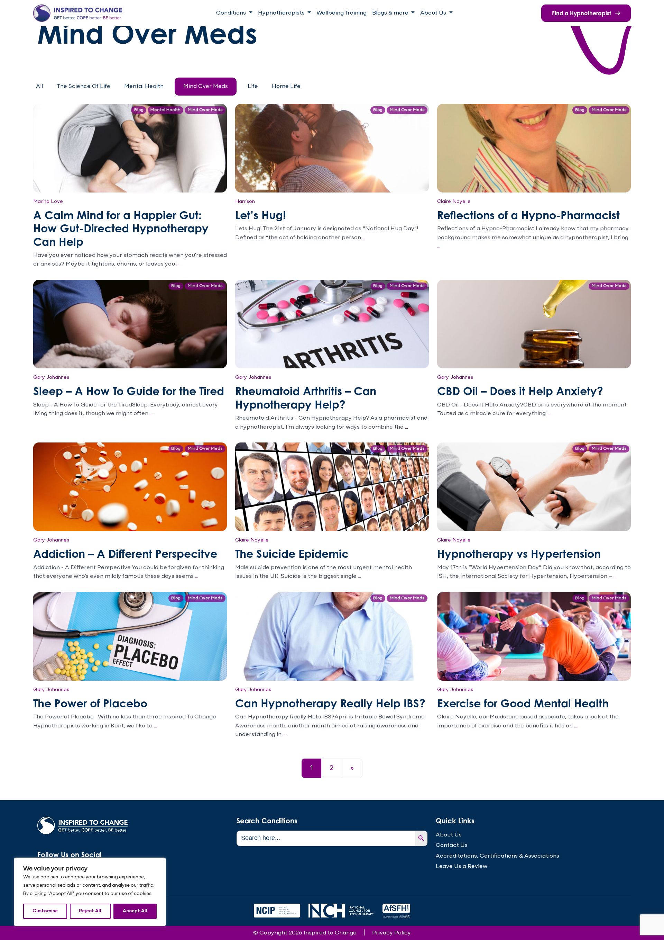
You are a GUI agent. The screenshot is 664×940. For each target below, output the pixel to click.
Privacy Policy (391, 933)
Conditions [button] (231, 13)
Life (253, 86)
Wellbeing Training (341, 13)
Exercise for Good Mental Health (523, 703)
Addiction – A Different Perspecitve (125, 553)
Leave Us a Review (461, 866)
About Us (449, 835)
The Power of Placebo (90, 703)
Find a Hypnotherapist (582, 13)
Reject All (90, 911)
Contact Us (452, 845)
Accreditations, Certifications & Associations (497, 856)
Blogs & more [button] (391, 13)
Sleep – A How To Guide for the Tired (128, 390)
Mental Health (144, 86)
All (39, 86)
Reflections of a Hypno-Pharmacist (528, 215)
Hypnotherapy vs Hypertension (519, 553)
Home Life (286, 86)
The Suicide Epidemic (292, 553)
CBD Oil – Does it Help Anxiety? (520, 390)
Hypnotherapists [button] (282, 13)
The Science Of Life (83, 86)
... (177, 264)
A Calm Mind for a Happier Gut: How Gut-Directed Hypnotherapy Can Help (121, 228)
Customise (45, 911)
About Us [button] (434, 13)
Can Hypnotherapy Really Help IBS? (330, 703)
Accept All (135, 911)
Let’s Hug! (260, 215)
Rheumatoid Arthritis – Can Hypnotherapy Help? (305, 397)
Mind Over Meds (205, 86)
